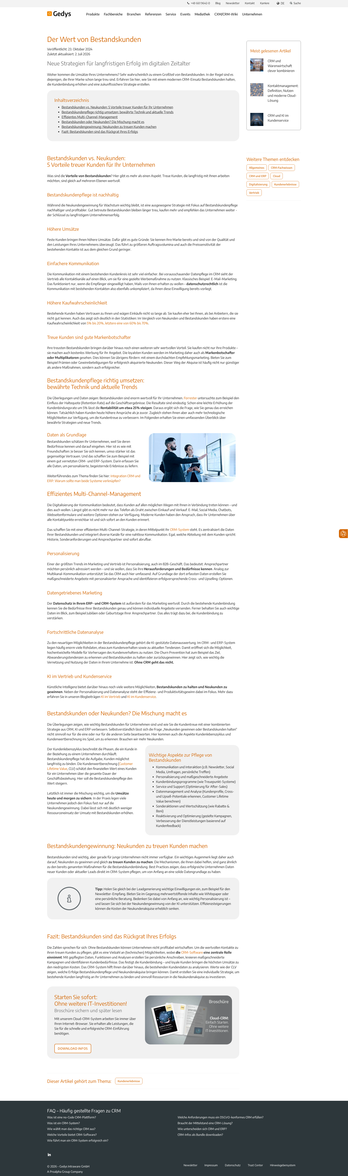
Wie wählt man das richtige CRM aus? (71, 1129)
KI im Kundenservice (141, 696)
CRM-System (179, 529)
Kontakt (250, 3)
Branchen (134, 14)
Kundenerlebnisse (129, 1081)
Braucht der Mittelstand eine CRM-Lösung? (205, 1123)
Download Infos (73, 1048)
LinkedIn (49, 1154)
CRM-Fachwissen (281, 167)
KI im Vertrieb (110, 696)
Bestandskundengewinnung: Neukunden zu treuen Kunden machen (109, 127)
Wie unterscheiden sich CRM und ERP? (202, 1129)
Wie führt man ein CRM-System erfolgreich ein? (77, 1140)
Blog (217, 3)
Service (171, 14)
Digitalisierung (258, 184)
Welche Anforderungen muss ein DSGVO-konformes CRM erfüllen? (220, 1117)
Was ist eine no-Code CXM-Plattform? (71, 1117)
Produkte (93, 14)
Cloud (276, 176)
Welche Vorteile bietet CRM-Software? (72, 1134)
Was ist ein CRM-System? (63, 1123)
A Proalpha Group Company (65, 1171)
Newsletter (232, 3)
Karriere (264, 3)
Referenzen (153, 14)
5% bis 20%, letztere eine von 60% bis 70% (117, 323)
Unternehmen (252, 14)
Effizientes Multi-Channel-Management (90, 117)
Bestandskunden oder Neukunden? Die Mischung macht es (103, 122)
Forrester (190, 398)
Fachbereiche (113, 14)
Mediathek (202, 14)
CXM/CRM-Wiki (226, 14)
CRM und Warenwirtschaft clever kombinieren (281, 66)
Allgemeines (256, 167)
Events (185, 14)
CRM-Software (192, 952)
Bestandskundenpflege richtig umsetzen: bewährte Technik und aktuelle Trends (117, 112)
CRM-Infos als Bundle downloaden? (200, 1134)
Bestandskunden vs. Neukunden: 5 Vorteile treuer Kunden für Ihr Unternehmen (117, 107)
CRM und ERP (257, 176)
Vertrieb (254, 192)
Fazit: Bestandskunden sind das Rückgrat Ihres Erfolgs (100, 131)
